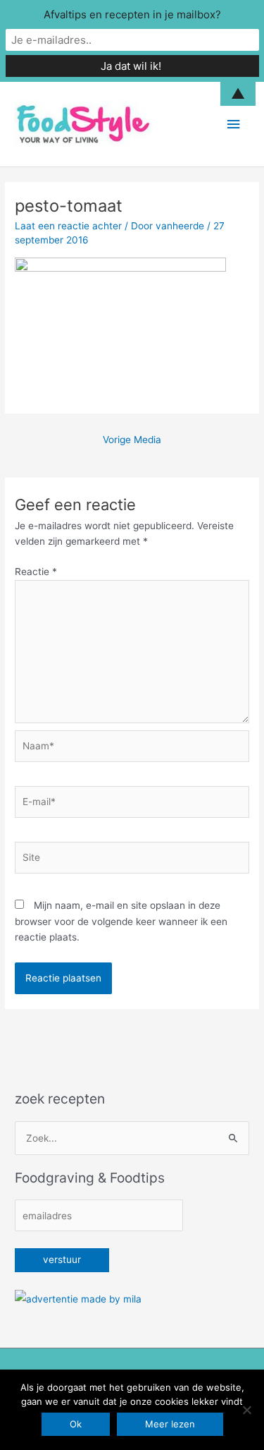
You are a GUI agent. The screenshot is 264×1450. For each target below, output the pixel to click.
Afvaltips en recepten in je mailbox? (132, 14)
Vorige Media (132, 439)
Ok (76, 1424)
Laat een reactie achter (68, 225)
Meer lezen (170, 1424)
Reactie (36, 571)
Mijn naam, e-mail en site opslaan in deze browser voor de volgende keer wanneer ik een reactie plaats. (121, 921)
